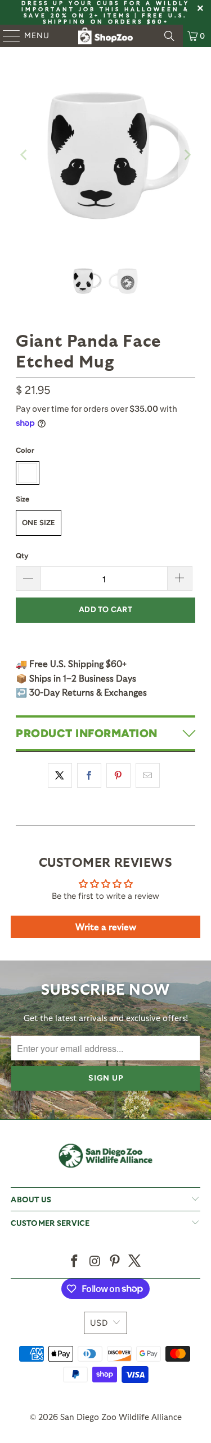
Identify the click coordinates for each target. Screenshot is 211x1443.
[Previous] (24, 155)
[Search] (169, 36)
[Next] (187, 155)
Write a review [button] (105, 926)
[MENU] (6, 36)
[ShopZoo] (106, 36)
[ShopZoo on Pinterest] (115, 1261)
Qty (22, 556)
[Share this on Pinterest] (118, 775)
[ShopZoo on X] (135, 1261)
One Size (38, 522)
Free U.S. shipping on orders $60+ (115, 18)
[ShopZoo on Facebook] (74, 1261)
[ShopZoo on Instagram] (95, 1261)
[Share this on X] (60, 775)
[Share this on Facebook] (89, 775)
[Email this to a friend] (148, 775)
